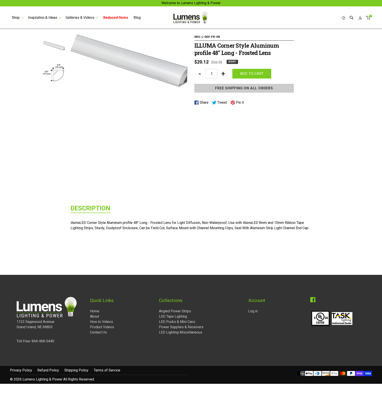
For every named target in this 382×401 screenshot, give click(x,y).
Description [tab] (90, 208)
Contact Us (98, 332)
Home (94, 311)
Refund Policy (48, 370)
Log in (253, 311)
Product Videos (102, 327)
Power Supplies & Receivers (181, 327)
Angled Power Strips (175, 311)
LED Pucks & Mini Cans (177, 322)
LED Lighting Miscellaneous (180, 332)
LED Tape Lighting (173, 316)
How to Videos (101, 322)
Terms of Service (107, 370)
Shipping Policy (76, 370)
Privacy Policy (21, 370)
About (94, 316)
